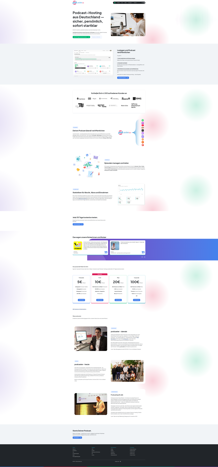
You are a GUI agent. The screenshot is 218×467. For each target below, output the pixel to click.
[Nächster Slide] (144, 257)
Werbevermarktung (83, 198)
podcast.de (125, 338)
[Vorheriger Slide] (142, 257)
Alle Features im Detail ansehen (79, 309)
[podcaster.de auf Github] (120, 461)
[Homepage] (78, 3)
